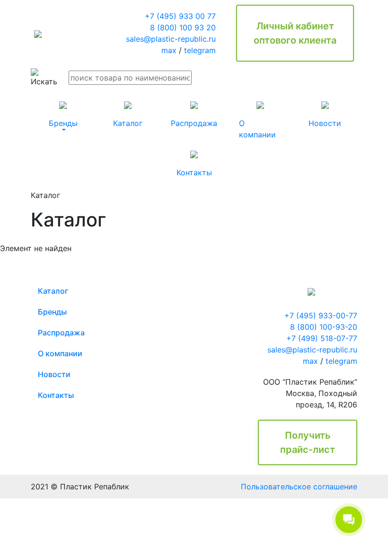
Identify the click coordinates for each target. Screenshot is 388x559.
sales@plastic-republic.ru (171, 39)
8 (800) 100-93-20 (323, 327)
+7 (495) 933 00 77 (180, 16)
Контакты (56, 395)
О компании (60, 353)
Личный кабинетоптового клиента (295, 33)
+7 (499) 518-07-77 (321, 338)
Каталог (53, 291)
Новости (54, 374)
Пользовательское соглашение (299, 486)
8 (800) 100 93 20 (183, 27)
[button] (63, 115)
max (168, 50)
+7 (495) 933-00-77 (320, 315)
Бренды (52, 311)
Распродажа (61, 332)
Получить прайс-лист (307, 442)
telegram (200, 50)
